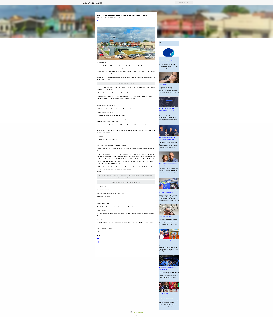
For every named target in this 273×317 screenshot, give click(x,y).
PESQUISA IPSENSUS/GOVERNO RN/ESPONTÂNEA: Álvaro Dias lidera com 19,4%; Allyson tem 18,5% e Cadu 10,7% (168, 111)
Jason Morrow (140, 315)
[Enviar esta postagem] (98, 238)
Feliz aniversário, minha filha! (165, 216)
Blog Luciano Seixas (92, 2)
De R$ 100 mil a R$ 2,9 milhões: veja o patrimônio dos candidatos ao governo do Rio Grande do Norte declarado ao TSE (168, 296)
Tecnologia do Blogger (137, 312)
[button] (98, 21)
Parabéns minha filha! (163, 84)
